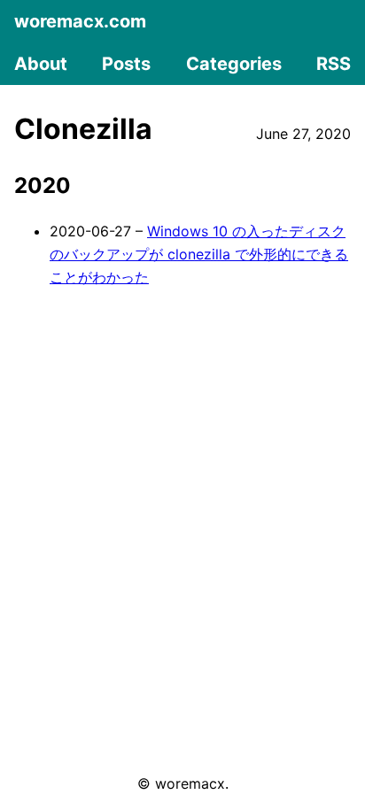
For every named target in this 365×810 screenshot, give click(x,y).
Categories (234, 63)
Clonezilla (83, 129)
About (40, 63)
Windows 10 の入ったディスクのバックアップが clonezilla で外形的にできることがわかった (199, 253)
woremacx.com (80, 21)
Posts (126, 63)
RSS (333, 63)
